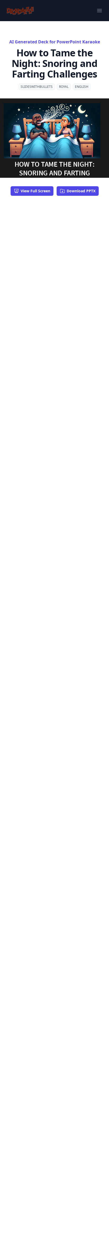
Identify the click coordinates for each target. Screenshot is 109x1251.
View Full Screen (35, 190)
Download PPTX (81, 190)
